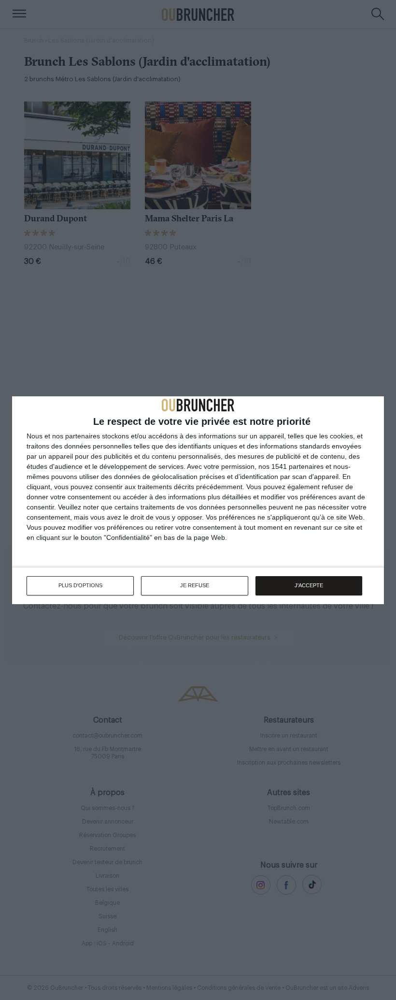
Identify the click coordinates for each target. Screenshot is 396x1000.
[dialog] (198, 500)
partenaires (82, 436)
